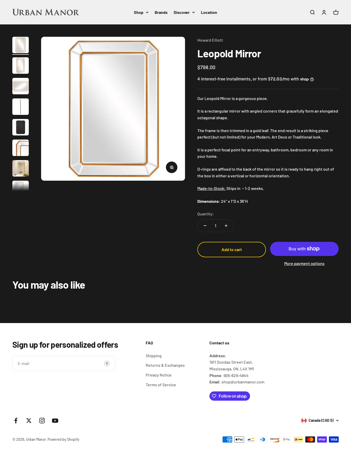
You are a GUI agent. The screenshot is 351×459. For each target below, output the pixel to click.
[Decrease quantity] (205, 225)
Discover (182, 12)
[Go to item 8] (20, 190)
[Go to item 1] (20, 46)
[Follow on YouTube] (55, 420)
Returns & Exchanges (165, 365)
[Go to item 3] (20, 87)
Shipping (154, 355)
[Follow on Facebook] (15, 420)
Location (209, 12)
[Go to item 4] (20, 107)
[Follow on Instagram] (42, 420)
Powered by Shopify (63, 439)
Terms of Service (161, 384)
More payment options (304, 263)
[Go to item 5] (20, 128)
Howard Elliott (210, 40)
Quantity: (205, 213)
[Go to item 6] (20, 149)
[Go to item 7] (20, 169)
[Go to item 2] (20, 66)
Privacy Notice (159, 374)
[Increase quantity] (226, 225)
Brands (161, 12)
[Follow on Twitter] (28, 420)
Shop (138, 12)
